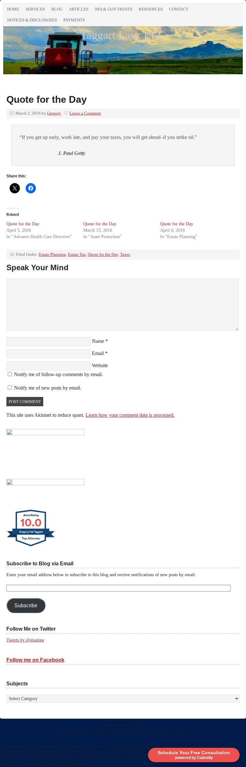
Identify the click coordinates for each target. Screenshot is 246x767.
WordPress (162, 732)
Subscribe (25, 605)
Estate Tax (77, 254)
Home (13, 9)
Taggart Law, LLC (123, 35)
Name (98, 341)
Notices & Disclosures (32, 20)
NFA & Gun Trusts (113, 9)
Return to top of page (123, 725)
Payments (74, 20)
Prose (100, 732)
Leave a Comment (85, 113)
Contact (178, 9)
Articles (78, 9)
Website (100, 365)
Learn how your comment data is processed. (130, 415)
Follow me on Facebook (35, 660)
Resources (151, 9)
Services (35, 9)
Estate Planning (52, 254)
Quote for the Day (22, 224)
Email (98, 353)
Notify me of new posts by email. (47, 388)
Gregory (54, 113)
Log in (182, 732)
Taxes (125, 254)
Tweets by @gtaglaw (25, 640)
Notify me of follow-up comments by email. (58, 374)
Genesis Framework (130, 732)
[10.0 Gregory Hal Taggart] (31, 546)
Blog (56, 9)
